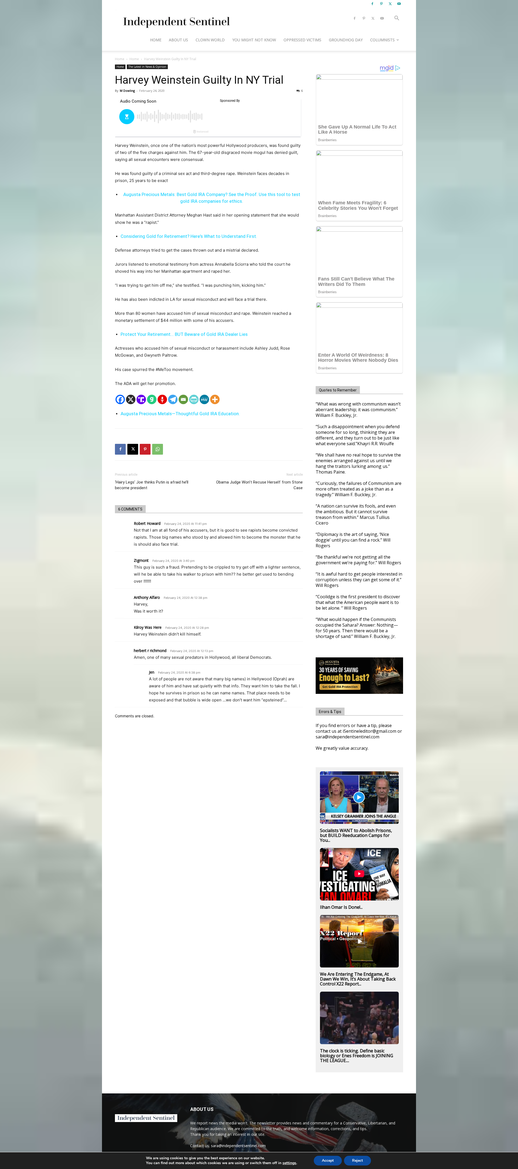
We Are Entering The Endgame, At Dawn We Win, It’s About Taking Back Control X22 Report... (358, 979)
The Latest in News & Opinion (147, 67)
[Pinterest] (381, 4)
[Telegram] (173, 399)
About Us (178, 39)
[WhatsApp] (157, 449)
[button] (396, 18)
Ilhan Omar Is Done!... (341, 907)
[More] (215, 399)
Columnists (382, 39)
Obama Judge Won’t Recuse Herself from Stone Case (259, 485)
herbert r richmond (150, 650)
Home (155, 39)
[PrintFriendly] (194, 399)
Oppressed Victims (302, 39)
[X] (390, 4)
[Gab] (151, 399)
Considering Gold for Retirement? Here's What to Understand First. (189, 236)
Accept (328, 1160)
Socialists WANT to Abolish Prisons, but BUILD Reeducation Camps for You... (356, 835)
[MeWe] (204, 399)
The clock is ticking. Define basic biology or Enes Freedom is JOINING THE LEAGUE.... (356, 1055)
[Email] (183, 399)
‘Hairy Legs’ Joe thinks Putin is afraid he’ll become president (151, 485)
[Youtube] (399, 4)
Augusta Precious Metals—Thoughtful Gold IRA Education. (180, 413)
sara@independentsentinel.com (238, 1145)
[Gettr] (162, 399)
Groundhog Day (346, 39)
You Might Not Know (254, 39)
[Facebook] (372, 4)
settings (289, 1163)
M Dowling (127, 91)
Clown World (210, 39)
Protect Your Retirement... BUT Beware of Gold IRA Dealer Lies (184, 334)
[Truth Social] (141, 399)
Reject (357, 1160)
